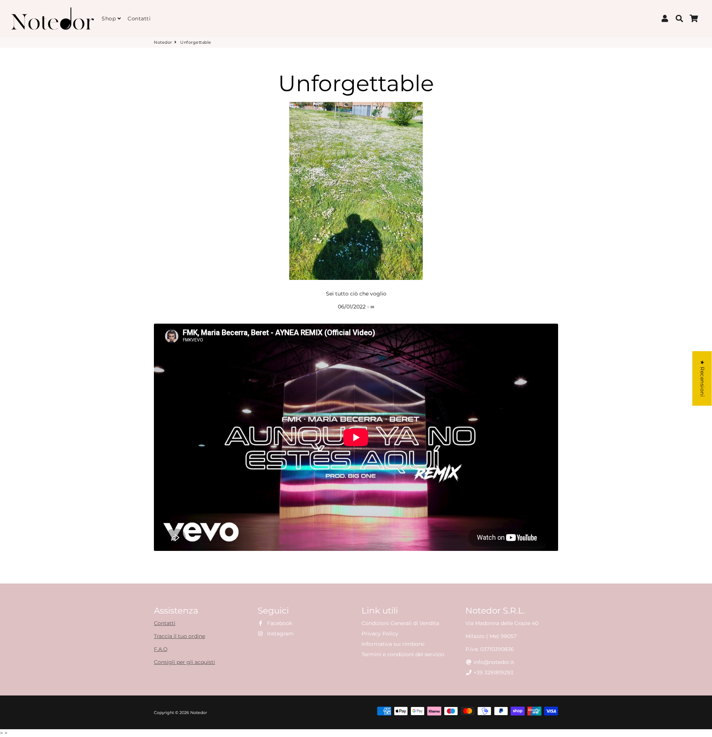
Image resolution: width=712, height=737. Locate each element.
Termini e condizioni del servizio (403, 654)
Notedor (163, 42)
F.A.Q (161, 649)
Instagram (280, 633)
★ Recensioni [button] (702, 378)
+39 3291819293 (492, 672)
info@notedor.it (493, 662)
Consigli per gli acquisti (184, 662)
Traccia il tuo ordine (179, 636)
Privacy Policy (380, 633)
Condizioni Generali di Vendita (400, 623)
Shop (110, 18)
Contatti (139, 18)
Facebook (279, 623)
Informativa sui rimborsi (393, 644)
